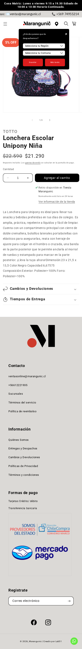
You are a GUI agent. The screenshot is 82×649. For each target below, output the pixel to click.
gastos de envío (32, 163)
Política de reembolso (22, 411)
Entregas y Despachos (22, 448)
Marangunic (35, 641)
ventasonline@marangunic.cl (27, 376)
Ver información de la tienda (56, 201)
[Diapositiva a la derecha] (49, 120)
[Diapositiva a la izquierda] (32, 120)
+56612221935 (17, 385)
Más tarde (55, 62)
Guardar (33, 62)
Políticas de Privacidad (23, 466)
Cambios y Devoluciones (24, 457)
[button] (7, 24)
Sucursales (15, 393)
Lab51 (59, 641)
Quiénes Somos (18, 439)
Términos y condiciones (23, 474)
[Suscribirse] (69, 601)
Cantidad (8, 169)
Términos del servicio (22, 402)
